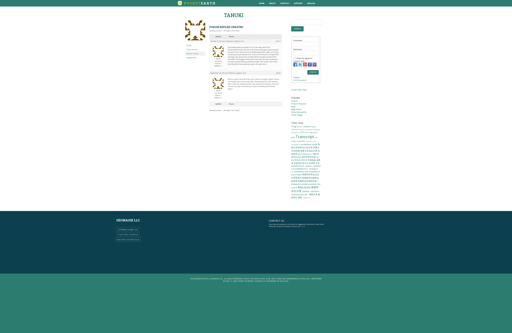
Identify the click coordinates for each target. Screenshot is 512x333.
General (294, 101)
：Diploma (306, 198)
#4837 (278, 73)
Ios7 (242, 41)
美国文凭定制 (304, 187)
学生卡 (304, 160)
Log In (313, 72)
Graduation (295, 132)
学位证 (298, 160)
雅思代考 (313, 194)
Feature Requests (298, 103)
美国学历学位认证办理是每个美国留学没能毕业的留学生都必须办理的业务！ (305, 177)
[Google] (310, 66)
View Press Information (128, 240)
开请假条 (312, 160)
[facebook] (331, 3)
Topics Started (191, 49)
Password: (297, 49)
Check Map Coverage (128, 234)
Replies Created (192, 53)
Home (262, 3)
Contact (284, 3)
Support (298, 3)
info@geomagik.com (128, 229)
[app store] (320, 3)
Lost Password (299, 80)
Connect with (299, 61)
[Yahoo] (314, 66)
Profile (188, 45)
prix (293, 137)
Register (296, 77)
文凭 (317, 163)
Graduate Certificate (312, 130)
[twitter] (326, 3)
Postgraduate (312, 132)
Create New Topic (299, 89)
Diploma (302, 130)
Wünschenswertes (299, 112)
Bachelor (300, 127)
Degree (307, 126)
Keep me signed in (304, 58)
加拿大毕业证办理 (308, 150)
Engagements (191, 57)
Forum (303, 226)
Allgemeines (296, 109)
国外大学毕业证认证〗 (305, 154)
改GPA (305, 163)
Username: (298, 40)
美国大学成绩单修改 (311, 172)
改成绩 (312, 163)
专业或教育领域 (306, 144)
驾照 (300, 197)
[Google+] (305, 66)
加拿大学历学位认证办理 (305, 146)
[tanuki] (195, 42)
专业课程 (314, 144)
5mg (293, 126)
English (311, 3)
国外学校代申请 (309, 157)
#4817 (278, 41)
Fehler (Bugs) (297, 115)
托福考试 (298, 163)
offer (306, 132)
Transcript (305, 136)
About (272, 3)
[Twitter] (300, 66)
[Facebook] (295, 66)
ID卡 (302, 132)
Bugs (293, 106)
